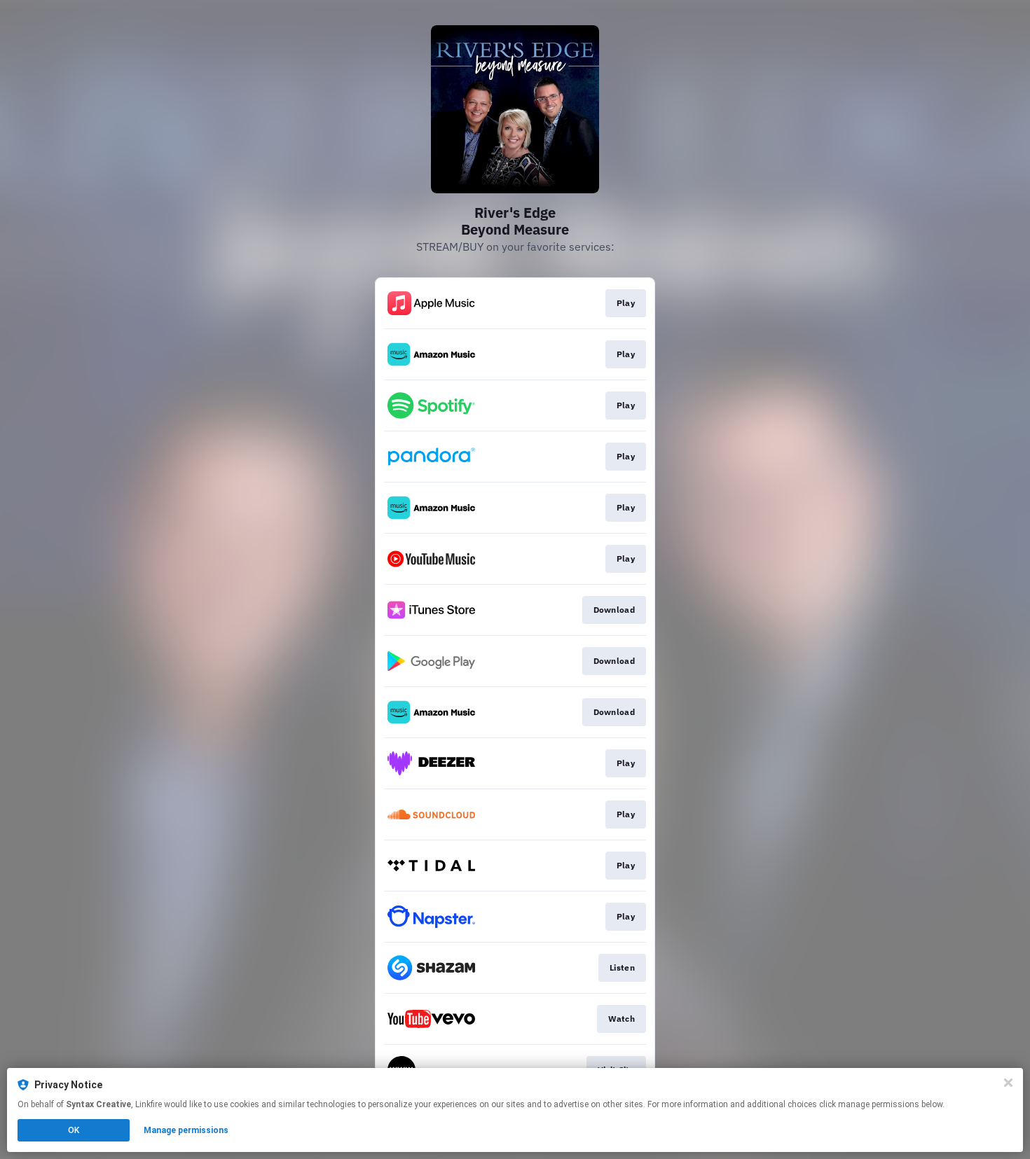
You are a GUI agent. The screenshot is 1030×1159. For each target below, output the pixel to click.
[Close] (1008, 1082)
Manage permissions (186, 1130)
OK (73, 1130)
